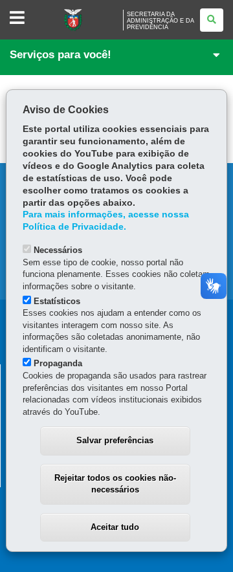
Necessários (58, 250)
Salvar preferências (114, 440)
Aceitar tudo (115, 527)
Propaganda (58, 363)
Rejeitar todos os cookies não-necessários (115, 484)
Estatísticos (57, 301)
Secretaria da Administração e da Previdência (160, 20)
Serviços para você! (60, 55)
